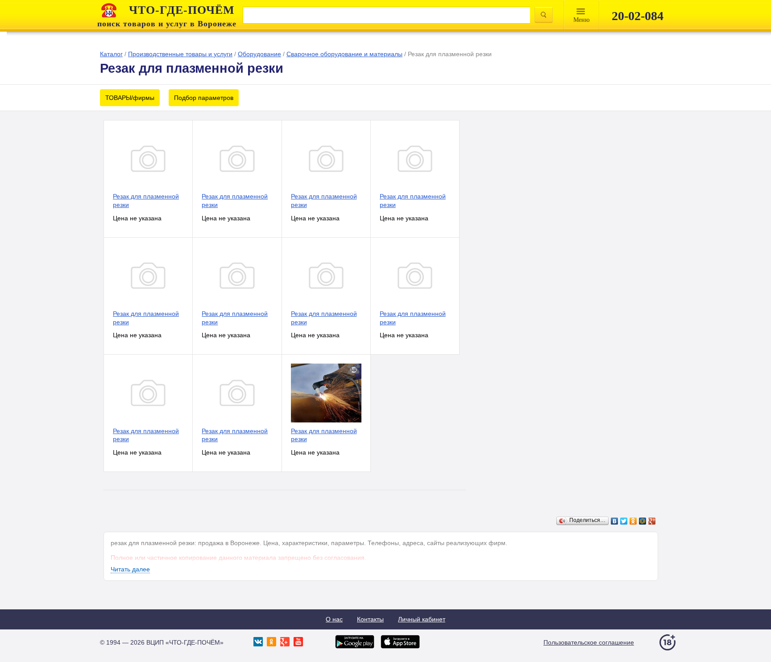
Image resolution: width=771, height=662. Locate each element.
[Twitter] (624, 521)
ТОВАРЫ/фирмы (129, 97)
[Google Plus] (652, 521)
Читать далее (130, 569)
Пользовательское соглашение (588, 642)
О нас (334, 619)
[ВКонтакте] (614, 521)
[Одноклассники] (633, 521)
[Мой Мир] (642, 521)
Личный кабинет (421, 619)
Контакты (370, 619)
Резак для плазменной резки (146, 200)
